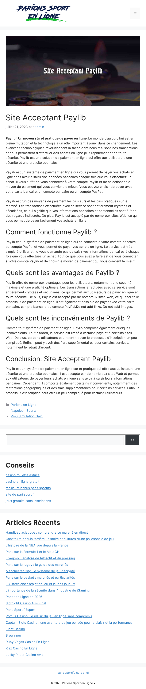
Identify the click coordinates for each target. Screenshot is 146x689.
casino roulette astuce (23, 475)
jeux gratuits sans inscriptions (28, 501)
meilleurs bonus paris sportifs (28, 488)
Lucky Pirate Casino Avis (24, 655)
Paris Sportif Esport (20, 610)
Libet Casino (15, 629)
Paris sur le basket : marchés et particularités (40, 577)
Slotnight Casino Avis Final (26, 603)
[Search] (132, 440)
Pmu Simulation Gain (27, 416)
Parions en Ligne (23, 405)
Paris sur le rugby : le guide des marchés (37, 565)
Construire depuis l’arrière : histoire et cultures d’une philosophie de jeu (60, 539)
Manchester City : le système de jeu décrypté (40, 571)
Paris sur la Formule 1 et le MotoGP (32, 552)
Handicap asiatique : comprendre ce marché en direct (47, 532)
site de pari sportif (20, 494)
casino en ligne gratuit (22, 481)
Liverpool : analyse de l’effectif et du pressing (40, 558)
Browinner (13, 635)
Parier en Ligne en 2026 (24, 597)
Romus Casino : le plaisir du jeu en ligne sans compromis (49, 616)
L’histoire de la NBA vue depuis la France (37, 545)
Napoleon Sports (23, 410)
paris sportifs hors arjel (73, 672)
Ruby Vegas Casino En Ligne (27, 642)
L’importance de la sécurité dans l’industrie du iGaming (48, 590)
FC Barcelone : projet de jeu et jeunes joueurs (40, 584)
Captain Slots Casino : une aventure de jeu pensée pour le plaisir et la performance (69, 622)
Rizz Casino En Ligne (21, 648)
